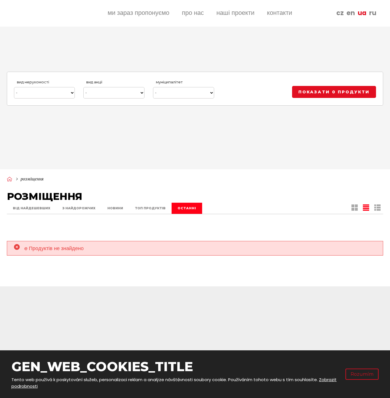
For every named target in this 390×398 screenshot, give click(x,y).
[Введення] (9, 179)
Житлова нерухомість (307, 339)
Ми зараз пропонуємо (138, 12)
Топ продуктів (150, 208)
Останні (187, 208)
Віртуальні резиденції (308, 349)
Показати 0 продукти (334, 92)
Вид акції (94, 82)
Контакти (279, 12)
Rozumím (362, 374)
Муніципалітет (169, 82)
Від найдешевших (31, 208)
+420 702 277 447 (54, 329)
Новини (115, 208)
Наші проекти (235, 12)
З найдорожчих (78, 208)
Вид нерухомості (33, 82)
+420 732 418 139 (52, 322)
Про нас (193, 12)
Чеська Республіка (138, 330)
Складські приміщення (310, 330)
